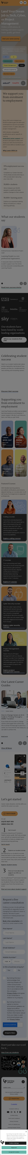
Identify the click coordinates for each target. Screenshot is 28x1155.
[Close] (26, 1131)
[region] (14, 1142)
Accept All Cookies (14, 1152)
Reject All (14, 1147)
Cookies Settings (14, 1143)
